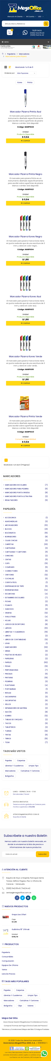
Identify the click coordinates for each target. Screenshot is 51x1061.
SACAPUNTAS (10, 700)
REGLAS (8, 693)
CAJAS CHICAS (11, 540)
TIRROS (8, 738)
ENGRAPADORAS (11, 590)
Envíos (30, 1026)
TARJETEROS (10, 727)
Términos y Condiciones (11, 1029)
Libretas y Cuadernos (14, 765)
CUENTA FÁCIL (11, 582)
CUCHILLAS (9, 578)
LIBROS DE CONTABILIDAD (15, 639)
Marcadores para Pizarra (16, 56)
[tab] (5, 67)
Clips (20, 1005)
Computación (8, 961)
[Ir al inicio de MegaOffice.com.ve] (3, 54)
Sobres (30, 1005)
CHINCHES (9, 555)
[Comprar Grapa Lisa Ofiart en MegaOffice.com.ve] (5, 917)
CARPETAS (9, 544)
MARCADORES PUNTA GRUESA (17, 492)
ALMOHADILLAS (11, 521)
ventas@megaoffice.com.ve (18, 892)
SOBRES (8, 715)
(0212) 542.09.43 (37, 33)
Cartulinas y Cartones (30, 771)
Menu (6, 42)
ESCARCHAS (10, 594)
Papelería (11, 54)
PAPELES (8, 662)
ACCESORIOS (10, 517)
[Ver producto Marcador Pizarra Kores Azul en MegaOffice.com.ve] (30, 296)
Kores (19, 82)
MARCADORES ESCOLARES (16, 485)
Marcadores (24, 54)
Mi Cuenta (30, 16)
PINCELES (8, 674)
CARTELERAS (10, 548)
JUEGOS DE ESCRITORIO (15, 624)
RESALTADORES (11, 500)
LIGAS (7, 643)
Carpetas (21, 760)
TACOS (8, 723)
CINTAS (8, 559)
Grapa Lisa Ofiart (19, 914)
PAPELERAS (9, 658)
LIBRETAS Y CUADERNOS (15, 632)
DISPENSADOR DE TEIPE (14, 586)
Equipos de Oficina (10, 965)
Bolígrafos (9, 776)
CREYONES (9, 575)
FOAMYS (8, 605)
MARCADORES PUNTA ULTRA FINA (18, 496)
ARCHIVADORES (11, 525)
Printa (29, 82)
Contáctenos (36, 1022)
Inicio (5, 1022)
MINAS (7, 651)
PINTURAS (9, 677)
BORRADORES (10, 536)
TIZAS (7, 742)
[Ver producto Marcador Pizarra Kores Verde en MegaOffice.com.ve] (30, 356)
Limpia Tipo (33, 765)
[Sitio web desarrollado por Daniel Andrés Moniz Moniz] (17, 1048)
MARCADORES (11, 647)
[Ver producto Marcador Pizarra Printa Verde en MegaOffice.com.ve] (30, 416)
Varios (4, 969)
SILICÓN (8, 712)
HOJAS (8, 620)
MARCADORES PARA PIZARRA (16, 488)
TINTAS (8, 735)
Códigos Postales (42, 1029)
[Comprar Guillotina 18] (5, 932)
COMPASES (9, 567)
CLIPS (7, 563)
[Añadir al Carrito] (21, 111)
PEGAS (7, 666)
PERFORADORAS (11, 670)
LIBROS (8, 635)
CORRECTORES (11, 571)
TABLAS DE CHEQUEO (14, 719)
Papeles (8, 760)
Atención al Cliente (15, 16)
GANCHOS (9, 609)
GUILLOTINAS (10, 616)
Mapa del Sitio (28, 1029)
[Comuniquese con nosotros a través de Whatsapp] (25, 34)
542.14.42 (26, 888)
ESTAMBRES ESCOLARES (14, 597)
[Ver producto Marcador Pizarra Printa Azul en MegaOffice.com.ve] (30, 111)
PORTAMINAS (10, 689)
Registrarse (25, 1022)
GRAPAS (8, 613)
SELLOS (8, 704)
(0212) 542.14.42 (37, 35)
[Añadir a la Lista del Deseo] (25, 111)
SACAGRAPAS (10, 696)
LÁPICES (8, 628)
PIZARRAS (9, 681)
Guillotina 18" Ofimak (20, 929)
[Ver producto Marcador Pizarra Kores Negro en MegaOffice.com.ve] (30, 236)
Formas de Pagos (19, 1026)
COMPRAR (26, 141)
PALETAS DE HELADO (13, 655)
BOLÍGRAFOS (10, 533)
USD (40, 16)
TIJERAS (8, 731)
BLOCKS (8, 529)
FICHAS (8, 601)
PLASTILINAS (10, 685)
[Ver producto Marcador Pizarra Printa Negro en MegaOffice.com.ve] (30, 174)
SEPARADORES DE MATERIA (16, 708)
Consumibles (7, 956)
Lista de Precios (8, 974)
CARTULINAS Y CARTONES (15, 552)
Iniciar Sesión (14, 1022)
